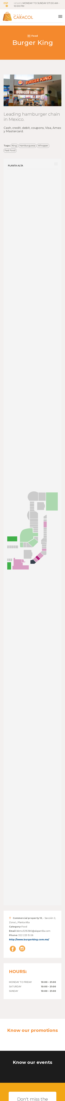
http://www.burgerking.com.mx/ (29, 939)
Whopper (43, 145)
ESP (6, 3)
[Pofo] (22, 16)
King (14, 145)
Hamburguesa (27, 145)
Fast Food (10, 150)
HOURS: (36, 4)
